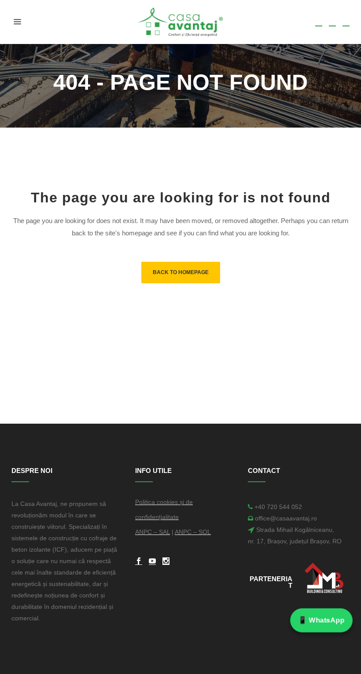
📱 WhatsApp (321, 620)
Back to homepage (181, 272)
